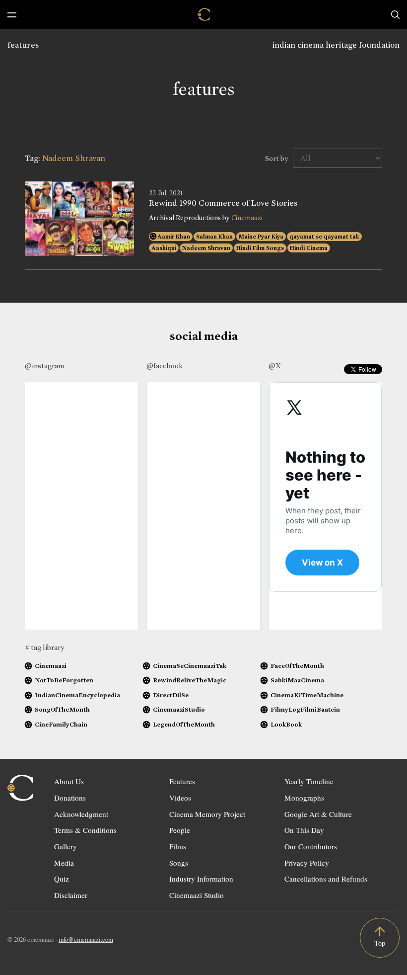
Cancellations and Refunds (325, 879)
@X (275, 365)
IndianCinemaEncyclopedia (77, 695)
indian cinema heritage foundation (336, 45)
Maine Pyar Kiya (261, 236)
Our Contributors (310, 846)
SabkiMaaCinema (297, 680)
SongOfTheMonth (62, 709)
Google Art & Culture (318, 814)
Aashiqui (163, 247)
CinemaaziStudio (179, 709)
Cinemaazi (247, 218)
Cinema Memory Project (207, 814)
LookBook (286, 724)
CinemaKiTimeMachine (307, 695)
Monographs (304, 798)
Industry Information (201, 879)
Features (182, 781)
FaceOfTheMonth (297, 665)
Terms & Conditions (85, 830)
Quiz (61, 879)
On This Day (304, 830)
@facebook (164, 365)
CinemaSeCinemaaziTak (189, 665)
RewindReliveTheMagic (189, 680)
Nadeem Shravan (206, 247)
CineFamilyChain (61, 724)
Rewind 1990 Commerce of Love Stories (223, 203)
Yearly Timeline (309, 781)
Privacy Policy (306, 863)
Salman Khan (214, 236)
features (23, 45)
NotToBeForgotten (64, 680)
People (179, 830)
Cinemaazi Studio (196, 895)
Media (64, 863)
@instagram (44, 365)
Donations (70, 798)
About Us (69, 781)
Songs (178, 863)
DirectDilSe (171, 695)
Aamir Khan (173, 236)
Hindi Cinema (309, 247)
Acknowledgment (81, 814)
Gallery (65, 846)
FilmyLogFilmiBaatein (305, 709)
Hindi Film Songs (260, 247)
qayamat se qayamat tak (324, 236)
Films (177, 846)
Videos (180, 798)
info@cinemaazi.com (86, 939)
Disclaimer (70, 895)
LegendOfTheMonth (184, 724)
